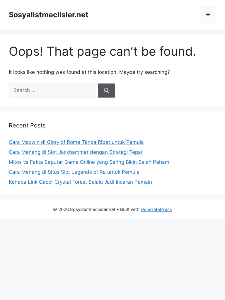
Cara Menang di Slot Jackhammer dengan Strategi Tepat (76, 152)
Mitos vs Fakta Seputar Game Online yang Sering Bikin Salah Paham (89, 162)
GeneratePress (156, 209)
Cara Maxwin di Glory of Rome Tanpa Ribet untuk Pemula (76, 142)
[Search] (106, 90)
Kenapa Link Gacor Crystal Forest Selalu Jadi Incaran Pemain (80, 182)
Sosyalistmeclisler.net (48, 14)
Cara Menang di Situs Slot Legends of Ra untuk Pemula (74, 172)
